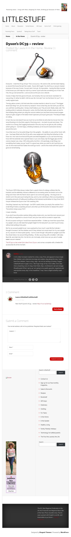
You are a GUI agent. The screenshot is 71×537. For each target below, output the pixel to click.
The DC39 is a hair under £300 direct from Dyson (21, 242)
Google (30, 279)
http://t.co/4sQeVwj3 (44, 304)
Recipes (43, 393)
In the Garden (45, 421)
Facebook (33, 279)
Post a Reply (58, 309)
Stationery (44, 405)
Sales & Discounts (46, 389)
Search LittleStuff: (44, 370)
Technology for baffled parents (50, 433)
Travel (38, 31)
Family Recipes (30, 26)
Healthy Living (45, 425)
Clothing (43, 409)
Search (61, 372)
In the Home (20, 36)
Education (20, 26)
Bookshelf (44, 397)
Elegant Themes (45, 532)
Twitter (36, 279)
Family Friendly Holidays (48, 429)
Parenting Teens (9, 31)
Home (7, 26)
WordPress (65, 532)
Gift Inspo (39, 26)
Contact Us (44, 379)
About (13, 26)
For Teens (44, 413)
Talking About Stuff (29, 31)
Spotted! (19, 31)
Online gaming (57, 26)
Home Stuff (47, 26)
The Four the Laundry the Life (50, 437)
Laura (21, 48)
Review (48, 48)
